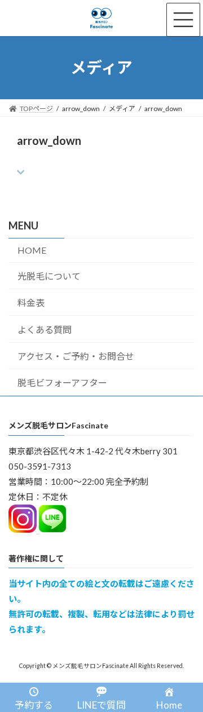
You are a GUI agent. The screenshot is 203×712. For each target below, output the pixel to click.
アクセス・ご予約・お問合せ (75, 356)
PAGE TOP (186, 678)
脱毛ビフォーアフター (62, 382)
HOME (31, 250)
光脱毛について (49, 276)
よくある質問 (44, 329)
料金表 (31, 302)
